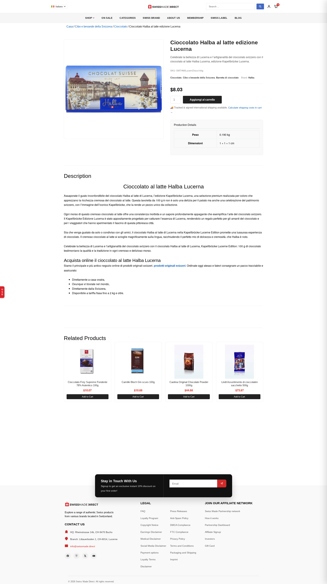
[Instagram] (76, 556)
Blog (238, 18)
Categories (128, 18)
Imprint (174, 559)
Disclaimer (146, 566)
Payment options (150, 552)
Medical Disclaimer (151, 538)
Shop (88, 18)
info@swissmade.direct (82, 546)
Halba (251, 77)
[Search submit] (260, 6)
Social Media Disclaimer (153, 545)
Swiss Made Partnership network (222, 511)
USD (2, 292)
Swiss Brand (151, 18)
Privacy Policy (177, 538)
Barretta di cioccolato (227, 77)
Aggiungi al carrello (202, 99)
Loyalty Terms (148, 559)
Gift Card (210, 545)
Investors (210, 538)
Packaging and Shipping (183, 552)
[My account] (269, 6)
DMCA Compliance (180, 525)
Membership (195, 18)
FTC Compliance (179, 532)
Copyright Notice (149, 525)
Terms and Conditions (182, 545)
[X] (85, 556)
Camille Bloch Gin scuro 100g (138, 382)
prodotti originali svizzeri (169, 265)
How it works (212, 518)
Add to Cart (87, 396)
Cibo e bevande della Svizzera (93, 26)
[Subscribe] (221, 483)
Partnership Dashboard (217, 525)
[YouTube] (94, 556)
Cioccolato (120, 26)
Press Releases (178, 511)
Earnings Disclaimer (151, 532)
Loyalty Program (149, 518)
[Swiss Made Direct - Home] (163, 6)
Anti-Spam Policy (179, 518)
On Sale (107, 18)
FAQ (143, 511)
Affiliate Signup (213, 532)
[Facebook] (68, 556)
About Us (173, 18)
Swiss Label (219, 18)
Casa (69, 26)
